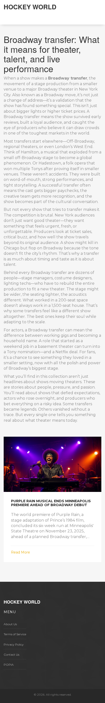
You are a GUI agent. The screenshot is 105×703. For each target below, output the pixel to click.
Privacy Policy (14, 644)
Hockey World (30, 6)
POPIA (9, 664)
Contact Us (11, 654)
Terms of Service (15, 634)
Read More (20, 552)
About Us (10, 624)
